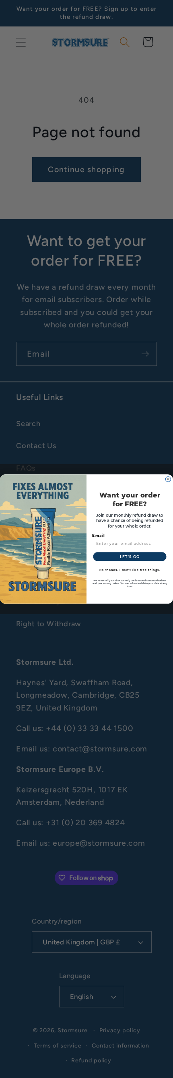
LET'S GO (130, 556)
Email (98, 535)
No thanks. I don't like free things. (130, 570)
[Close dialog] (168, 479)
